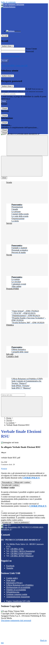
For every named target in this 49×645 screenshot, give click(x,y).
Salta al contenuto (8, 2)
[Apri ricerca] (27, 145)
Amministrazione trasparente (18, 597)
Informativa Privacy (14, 583)
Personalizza (7, 482)
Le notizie (10, 423)
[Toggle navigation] (21, 166)
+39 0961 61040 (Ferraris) (21, 553)
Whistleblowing (12, 592)
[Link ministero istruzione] (12, 4)
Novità (9, 420)
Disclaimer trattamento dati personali (16, 620)
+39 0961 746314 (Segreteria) (22, 551)
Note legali (10, 580)
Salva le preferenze (21, 523)
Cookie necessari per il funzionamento (17, 513)
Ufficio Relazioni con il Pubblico (19, 585)
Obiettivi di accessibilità (16, 590)
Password (30, 51)
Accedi (4, 36)
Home (8, 418)
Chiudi (4, 108)
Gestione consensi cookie (16, 594)
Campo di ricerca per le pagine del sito (17, 392)
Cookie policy (12, 578)
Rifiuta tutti (22, 482)
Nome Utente (31, 49)
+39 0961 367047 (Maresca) (21, 556)
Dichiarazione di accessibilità (18, 587)
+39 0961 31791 (17, 549)
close (4, 178)
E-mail (28, 89)
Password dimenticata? (10, 56)
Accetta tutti (10, 485)
